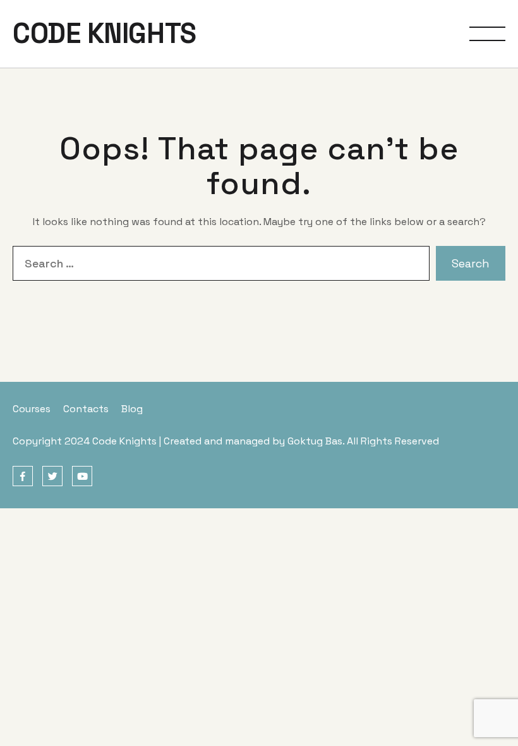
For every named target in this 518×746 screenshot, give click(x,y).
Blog (132, 408)
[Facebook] (23, 476)
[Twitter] (52, 476)
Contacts (86, 408)
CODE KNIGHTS (104, 33)
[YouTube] (82, 476)
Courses (32, 408)
